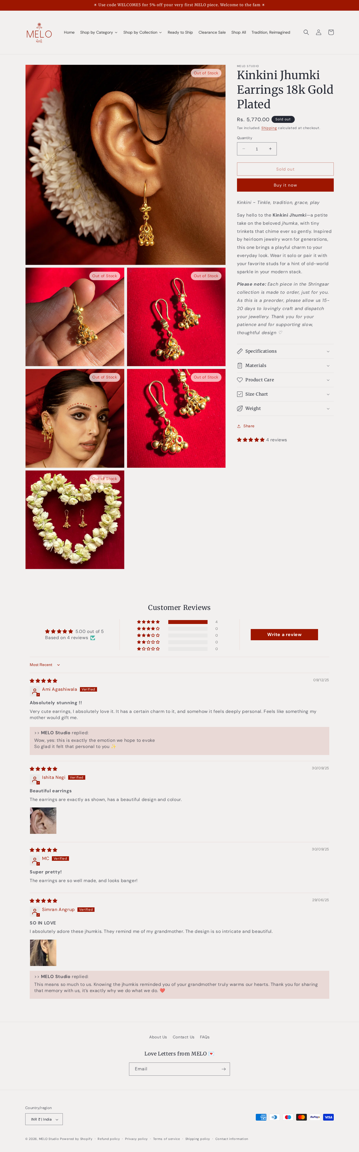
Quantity (244, 137)
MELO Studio (49, 1139)
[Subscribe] (223, 1069)
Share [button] (249, 425)
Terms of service (166, 1139)
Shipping (269, 128)
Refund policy (109, 1139)
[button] (306, 32)
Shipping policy (197, 1139)
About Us (158, 1036)
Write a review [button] (284, 634)
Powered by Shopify (76, 1139)
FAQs (205, 1036)
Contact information (231, 1139)
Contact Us (184, 1036)
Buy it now (285, 185)
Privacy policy (136, 1139)
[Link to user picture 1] (43, 820)
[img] (43, 681)
